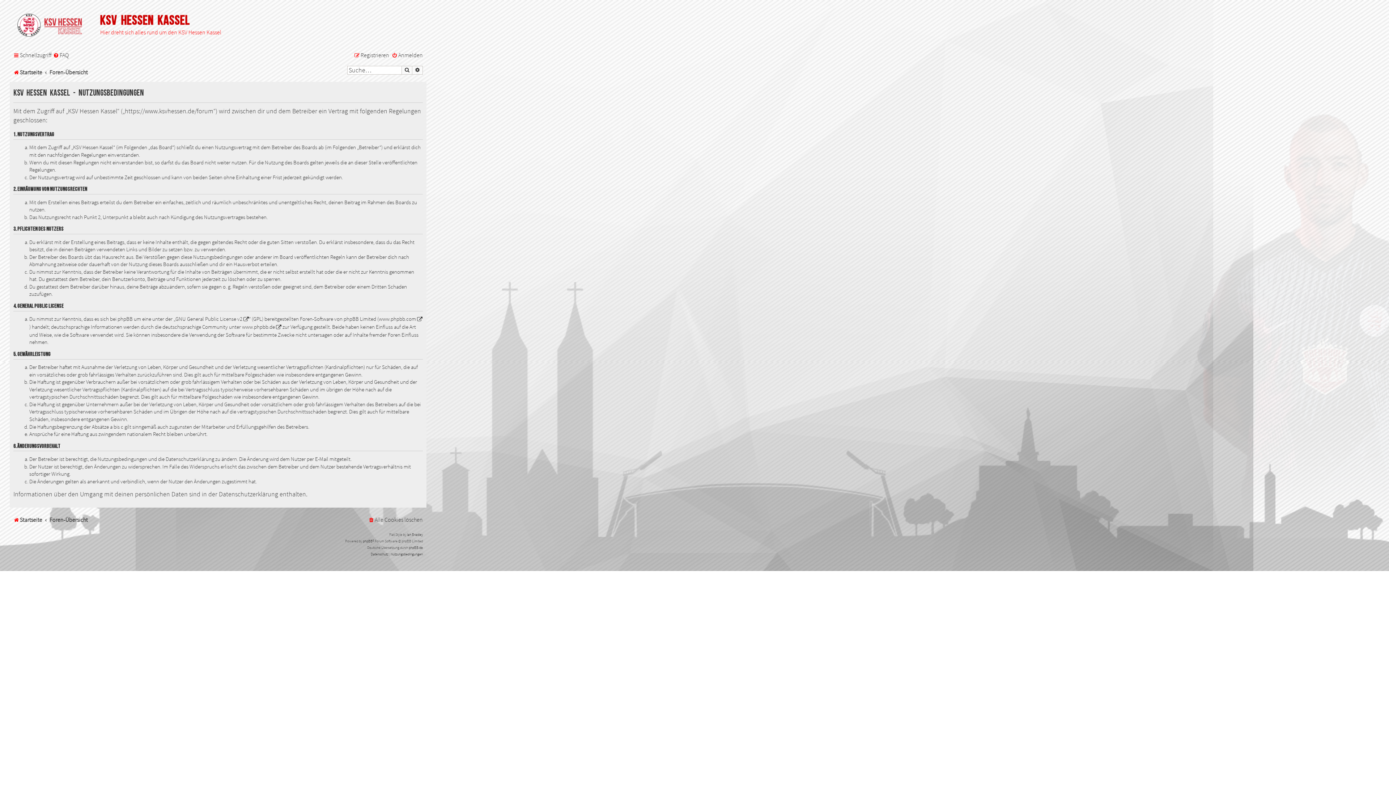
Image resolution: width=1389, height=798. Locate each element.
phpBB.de (416, 547)
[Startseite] (53, 25)
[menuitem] (61, 55)
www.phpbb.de (258, 327)
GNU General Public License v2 (208, 319)
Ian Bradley (415, 534)
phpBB (368, 541)
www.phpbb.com (397, 319)
